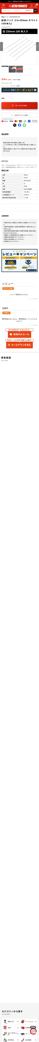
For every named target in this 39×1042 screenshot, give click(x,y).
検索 (35, 10)
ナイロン (27, 167)
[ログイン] (32, 6)
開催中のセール (19, 333)
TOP (2, 165)
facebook (19, 125)
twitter (14, 125)
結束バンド (20, 167)
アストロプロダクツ (6, 27)
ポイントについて (11, 83)
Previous (1, 46)
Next (37, 46)
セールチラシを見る (19, 343)
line (24, 125)
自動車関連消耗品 (11, 167)
